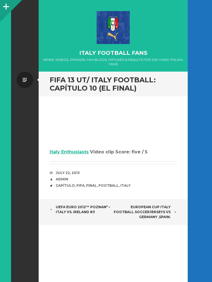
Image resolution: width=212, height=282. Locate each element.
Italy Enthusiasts (69, 151)
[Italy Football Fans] (113, 27)
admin (62, 179)
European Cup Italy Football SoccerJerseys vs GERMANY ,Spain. (142, 212)
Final (91, 185)
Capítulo (65, 185)
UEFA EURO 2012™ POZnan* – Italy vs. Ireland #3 (83, 209)
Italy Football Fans (113, 53)
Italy (125, 185)
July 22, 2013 (68, 173)
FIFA (80, 185)
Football (109, 185)
